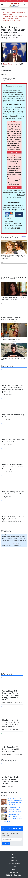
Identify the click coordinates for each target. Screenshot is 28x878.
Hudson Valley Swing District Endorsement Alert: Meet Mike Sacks (14, 809)
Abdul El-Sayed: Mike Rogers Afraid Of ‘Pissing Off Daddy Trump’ (11, 780)
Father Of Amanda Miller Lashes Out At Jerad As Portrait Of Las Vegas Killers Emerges (13, 467)
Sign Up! (6, 843)
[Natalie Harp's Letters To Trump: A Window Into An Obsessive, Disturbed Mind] (12, 712)
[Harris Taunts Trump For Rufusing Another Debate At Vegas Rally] (14, 482)
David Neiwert (8, 64)
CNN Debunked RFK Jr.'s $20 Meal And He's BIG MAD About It (11, 749)
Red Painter (5, 729)
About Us (14, 857)
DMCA (14, 869)
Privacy (14, 866)
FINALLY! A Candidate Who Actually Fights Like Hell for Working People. (15, 816)
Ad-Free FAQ (21, 195)
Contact (14, 860)
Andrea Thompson (7, 702)
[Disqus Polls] (14, 567)
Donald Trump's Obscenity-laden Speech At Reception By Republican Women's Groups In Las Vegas (13, 32)
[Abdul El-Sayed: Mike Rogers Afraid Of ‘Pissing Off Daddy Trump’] (12, 769)
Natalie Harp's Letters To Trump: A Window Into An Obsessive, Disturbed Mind (11, 723)
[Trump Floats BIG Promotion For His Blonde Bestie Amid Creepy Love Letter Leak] (12, 683)
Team (14, 854)
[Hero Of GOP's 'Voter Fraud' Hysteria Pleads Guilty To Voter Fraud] (14, 430)
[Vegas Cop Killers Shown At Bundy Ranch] (14, 405)
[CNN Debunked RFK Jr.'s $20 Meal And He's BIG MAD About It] (12, 739)
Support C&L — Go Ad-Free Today (14, 1)
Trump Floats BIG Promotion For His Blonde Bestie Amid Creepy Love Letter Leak (10, 695)
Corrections (14, 872)
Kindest (9, 218)
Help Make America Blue (12, 822)
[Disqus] (14, 606)
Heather (4, 786)
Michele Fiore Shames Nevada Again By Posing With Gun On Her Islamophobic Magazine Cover (13, 519)
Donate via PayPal (19, 214)
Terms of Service (13, 544)
